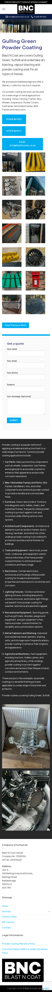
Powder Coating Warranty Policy (18, 943)
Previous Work (9, 916)
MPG (46, 988)
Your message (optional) (19, 396)
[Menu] (3, 9)
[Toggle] (49, 911)
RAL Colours (8, 922)
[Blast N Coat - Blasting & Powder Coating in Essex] (26, 9)
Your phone (12, 372)
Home (5, 905)
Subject (11, 384)
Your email (12, 361)
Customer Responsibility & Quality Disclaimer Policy (25, 951)
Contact (6, 927)
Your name (12, 349)
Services (6, 911)
